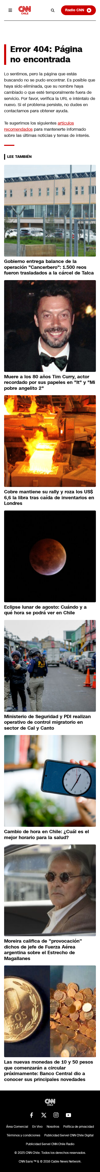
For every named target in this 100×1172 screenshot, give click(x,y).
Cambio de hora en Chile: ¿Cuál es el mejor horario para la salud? (46, 834)
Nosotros (53, 1127)
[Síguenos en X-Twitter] (44, 1115)
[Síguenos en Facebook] (31, 1115)
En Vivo (37, 1127)
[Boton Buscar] (53, 10)
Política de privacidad (78, 1127)
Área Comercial (17, 1127)
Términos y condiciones (23, 1135)
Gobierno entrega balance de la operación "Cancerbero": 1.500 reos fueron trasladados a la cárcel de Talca (49, 267)
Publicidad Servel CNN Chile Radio (50, 1144)
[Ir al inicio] (24, 10)
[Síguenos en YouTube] (68, 1115)
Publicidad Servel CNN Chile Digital (69, 1135)
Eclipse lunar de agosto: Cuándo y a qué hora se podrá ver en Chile (45, 610)
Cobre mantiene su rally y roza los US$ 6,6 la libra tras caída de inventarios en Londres (49, 497)
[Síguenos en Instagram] (56, 1115)
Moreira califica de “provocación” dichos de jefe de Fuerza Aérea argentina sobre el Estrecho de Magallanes (43, 950)
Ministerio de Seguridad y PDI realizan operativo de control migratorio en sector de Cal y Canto (47, 722)
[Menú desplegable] (10, 10)
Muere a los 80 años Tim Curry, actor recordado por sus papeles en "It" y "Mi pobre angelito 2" (49, 382)
